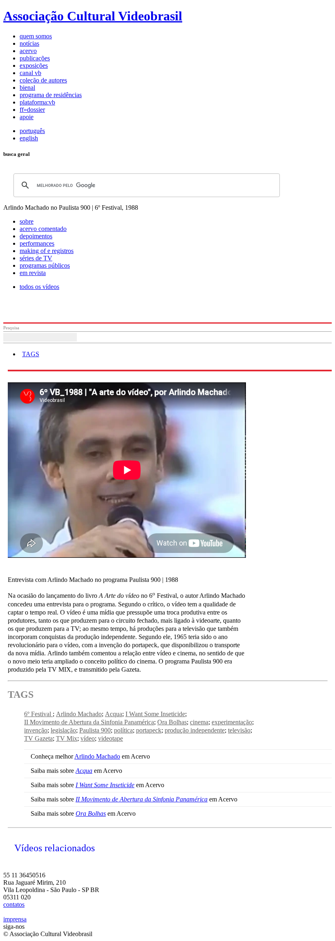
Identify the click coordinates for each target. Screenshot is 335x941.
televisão (239, 730)
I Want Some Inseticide (155, 713)
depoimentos (36, 236)
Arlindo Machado (79, 713)
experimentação (232, 722)
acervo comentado (43, 228)
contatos (14, 904)
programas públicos (45, 265)
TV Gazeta (38, 738)
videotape (110, 738)
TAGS (30, 354)
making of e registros (47, 250)
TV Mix (66, 738)
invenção (35, 730)
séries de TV (36, 258)
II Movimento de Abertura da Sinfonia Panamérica (89, 722)
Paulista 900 (95, 730)
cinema (199, 722)
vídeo (87, 738)
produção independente (195, 730)
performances (37, 243)
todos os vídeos (39, 286)
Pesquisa (11, 327)
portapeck (148, 730)
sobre (27, 221)
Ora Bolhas (172, 722)
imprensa (15, 919)
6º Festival (38, 713)
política (123, 730)
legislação (63, 730)
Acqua (113, 713)
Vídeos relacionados (54, 848)
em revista (33, 272)
